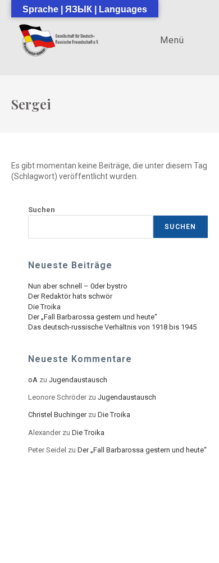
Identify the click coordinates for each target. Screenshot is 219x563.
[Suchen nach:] (195, 40)
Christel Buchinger (57, 414)
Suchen (41, 209)
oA (33, 380)
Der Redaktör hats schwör (70, 296)
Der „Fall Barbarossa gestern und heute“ (92, 317)
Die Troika (44, 307)
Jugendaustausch (78, 380)
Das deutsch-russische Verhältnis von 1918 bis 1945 (112, 327)
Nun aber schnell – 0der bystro (77, 286)
